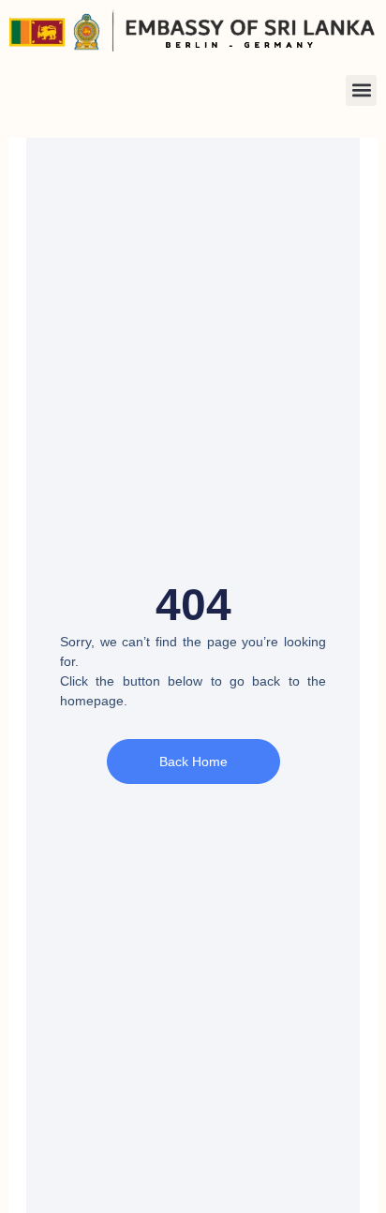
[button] (361, 90)
